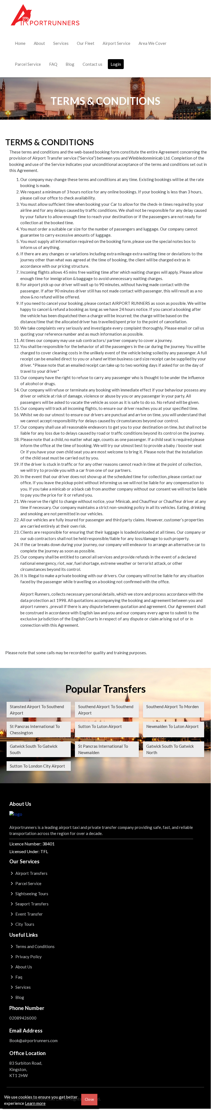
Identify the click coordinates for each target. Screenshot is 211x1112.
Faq (18, 976)
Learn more (35, 1103)
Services (61, 43)
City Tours (24, 924)
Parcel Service (28, 64)
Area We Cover (153, 43)
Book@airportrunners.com (33, 1040)
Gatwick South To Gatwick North (170, 749)
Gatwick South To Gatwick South (33, 749)
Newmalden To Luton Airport (172, 726)
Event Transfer (29, 913)
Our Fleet (85, 43)
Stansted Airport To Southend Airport (37, 709)
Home (20, 43)
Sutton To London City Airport (37, 765)
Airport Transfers (31, 873)
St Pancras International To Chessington (35, 729)
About (39, 43)
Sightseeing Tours (31, 893)
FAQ (53, 64)
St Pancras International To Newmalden (103, 749)
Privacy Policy (28, 956)
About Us (23, 966)
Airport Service (116, 43)
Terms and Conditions (35, 946)
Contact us (92, 64)
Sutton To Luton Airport (100, 726)
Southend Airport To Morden (172, 706)
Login (116, 64)
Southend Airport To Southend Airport (105, 709)
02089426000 (22, 1017)
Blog (70, 64)
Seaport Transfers (32, 903)
